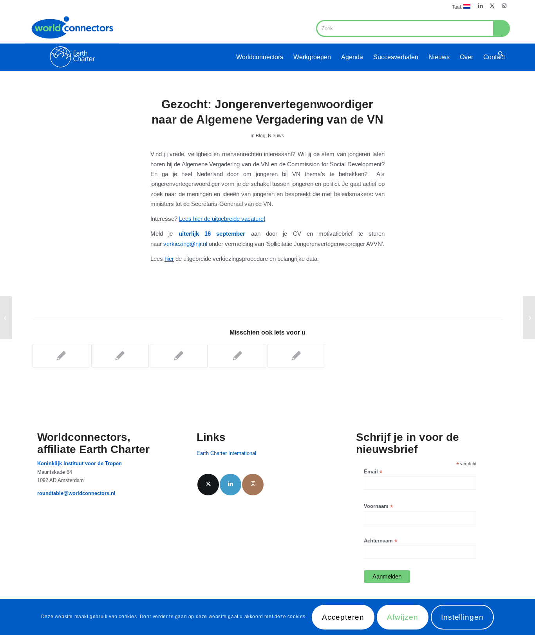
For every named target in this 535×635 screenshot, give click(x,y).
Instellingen (462, 617)
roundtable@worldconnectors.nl (76, 493)
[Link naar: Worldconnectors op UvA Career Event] (237, 356)
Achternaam (380, 541)
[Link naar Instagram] (504, 6)
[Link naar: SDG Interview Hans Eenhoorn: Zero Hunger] (61, 356)
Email (373, 472)
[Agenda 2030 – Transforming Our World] (6, 317)
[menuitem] (459, 6)
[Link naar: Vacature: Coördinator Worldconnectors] (120, 356)
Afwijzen (402, 617)
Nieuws (276, 135)
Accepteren (343, 617)
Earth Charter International (226, 453)
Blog (261, 135)
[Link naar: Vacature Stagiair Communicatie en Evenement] (179, 356)
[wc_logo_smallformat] (72, 41)
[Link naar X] (492, 6)
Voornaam (378, 506)
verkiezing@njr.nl (185, 243)
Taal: (457, 7)
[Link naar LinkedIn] (480, 6)
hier (169, 258)
